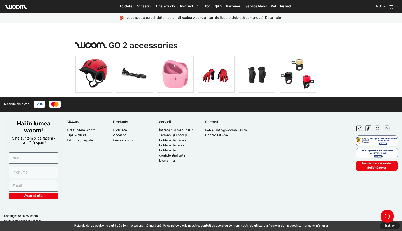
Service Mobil (256, 6)
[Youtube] (386, 127)
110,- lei (216, 73)
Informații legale (80, 140)
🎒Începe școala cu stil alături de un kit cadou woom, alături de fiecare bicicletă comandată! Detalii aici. (201, 18)
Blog (207, 6)
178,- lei (175, 73)
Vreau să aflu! (34, 195)
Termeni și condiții (173, 135)
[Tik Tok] (368, 127)
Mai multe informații (315, 225)
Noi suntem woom (81, 130)
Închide (390, 225)
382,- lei (94, 73)
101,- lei (134, 73)
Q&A (218, 6)
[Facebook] (359, 127)
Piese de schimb (125, 140)
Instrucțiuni (189, 6)
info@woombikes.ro (231, 130)
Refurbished (281, 6)
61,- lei (297, 73)
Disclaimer (167, 160)
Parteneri (233, 6)
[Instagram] (377, 127)
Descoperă (93, 85)
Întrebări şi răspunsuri (176, 130)
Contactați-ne (216, 135)
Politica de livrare (172, 140)
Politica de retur (171, 145)
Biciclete (125, 6)
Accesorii (144, 6)
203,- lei (257, 73)
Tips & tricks (166, 6)
